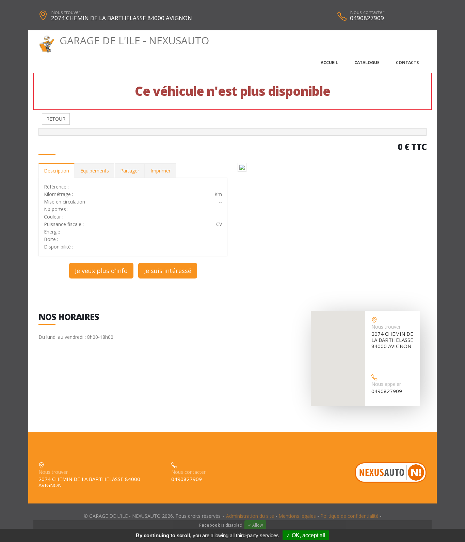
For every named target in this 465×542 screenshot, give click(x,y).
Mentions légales (297, 516)
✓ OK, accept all (305, 535)
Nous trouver (65, 12)
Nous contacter (367, 12)
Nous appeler (386, 384)
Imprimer (160, 170)
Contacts (407, 62)
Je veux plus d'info (101, 271)
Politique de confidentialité (349, 516)
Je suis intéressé (167, 271)
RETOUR (55, 119)
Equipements (94, 170)
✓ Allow (255, 525)
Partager (129, 170)
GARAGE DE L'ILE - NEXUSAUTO (134, 40)
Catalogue (367, 62)
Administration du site (250, 516)
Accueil (329, 62)
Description (56, 170)
